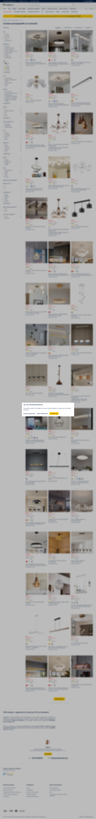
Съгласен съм (54, 413)
